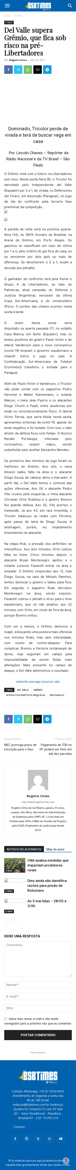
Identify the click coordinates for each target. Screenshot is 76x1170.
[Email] (37, 69)
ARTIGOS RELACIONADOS (24, 849)
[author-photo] (38, 790)
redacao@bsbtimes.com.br (44, 1127)
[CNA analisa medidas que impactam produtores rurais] (14, 865)
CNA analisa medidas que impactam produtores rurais (48, 865)
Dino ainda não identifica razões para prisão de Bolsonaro (47, 886)
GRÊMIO (37, 689)
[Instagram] (26, 1138)
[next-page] (13, 921)
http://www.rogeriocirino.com (38, 802)
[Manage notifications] (66, 1160)
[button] (7, 5)
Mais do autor (55, 849)
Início (7, 16)
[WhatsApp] (28, 69)
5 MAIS (18, 16)
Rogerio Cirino (18, 60)
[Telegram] (47, 69)
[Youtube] (61, 1139)
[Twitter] (18, 69)
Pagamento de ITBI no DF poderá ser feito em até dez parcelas (56, 749)
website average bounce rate (38, 682)
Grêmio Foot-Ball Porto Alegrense (25, 694)
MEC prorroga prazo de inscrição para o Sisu (20, 747)
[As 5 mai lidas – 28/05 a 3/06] (14, 906)
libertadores (57, 694)
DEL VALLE (23, 689)
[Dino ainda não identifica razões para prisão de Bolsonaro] (14, 885)
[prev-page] (7, 921)
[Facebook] (8, 69)
